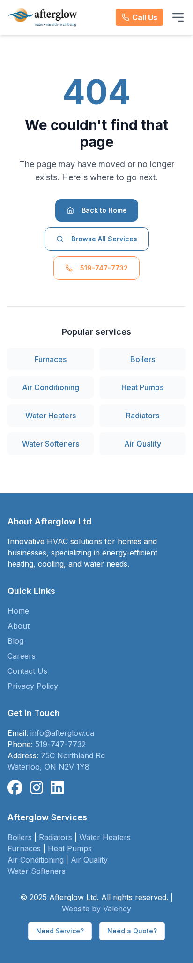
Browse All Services (104, 239)
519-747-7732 (104, 268)
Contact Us (27, 671)
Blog (15, 641)
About (18, 626)
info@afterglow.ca (62, 733)
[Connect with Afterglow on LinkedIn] (57, 788)
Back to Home (104, 210)
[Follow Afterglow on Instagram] (36, 788)
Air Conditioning (50, 387)
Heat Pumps (142, 387)
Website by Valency (96, 908)
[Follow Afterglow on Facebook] (14, 788)
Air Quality (142, 443)
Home (18, 611)
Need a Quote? (132, 931)
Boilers (142, 359)
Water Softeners (50, 443)
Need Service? (60, 931)
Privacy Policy (32, 686)
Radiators (142, 415)
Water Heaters (50, 415)
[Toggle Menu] (178, 17)
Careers (21, 656)
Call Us (144, 17)
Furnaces (51, 359)
